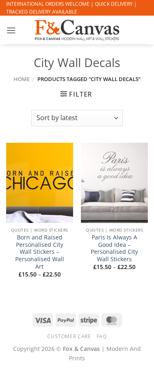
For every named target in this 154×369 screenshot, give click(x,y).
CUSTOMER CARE (69, 336)
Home (22, 79)
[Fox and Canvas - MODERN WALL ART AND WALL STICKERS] (77, 30)
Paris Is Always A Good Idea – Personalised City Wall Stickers (114, 248)
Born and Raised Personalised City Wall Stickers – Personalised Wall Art (39, 252)
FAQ (102, 336)
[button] (11, 30)
